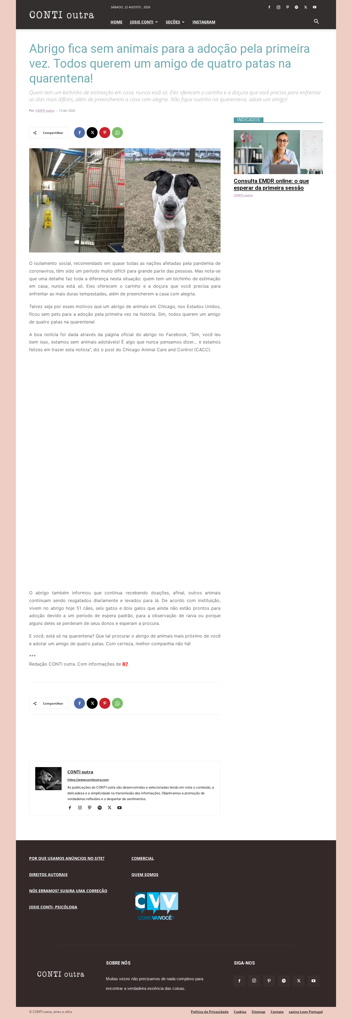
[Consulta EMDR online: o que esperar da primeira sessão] (278, 133)
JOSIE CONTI (141, 21)
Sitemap (258, 1011)
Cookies (240, 1011)
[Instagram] (278, 7)
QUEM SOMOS (144, 874)
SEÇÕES (173, 21)
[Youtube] (314, 7)
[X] (305, 7)
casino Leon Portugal (306, 1011)
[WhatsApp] (117, 132)
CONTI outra (44, 110)
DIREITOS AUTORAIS (48, 874)
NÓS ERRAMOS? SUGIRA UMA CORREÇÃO (68, 890)
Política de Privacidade (210, 1011)
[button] (316, 22)
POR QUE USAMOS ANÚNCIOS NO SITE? (67, 858)
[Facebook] (269, 7)
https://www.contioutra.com (88, 780)
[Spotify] (296, 7)
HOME (116, 21)
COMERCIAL (142, 858)
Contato (277, 1011)
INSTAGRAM (204, 21)
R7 (125, 664)
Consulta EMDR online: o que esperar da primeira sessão (271, 184)
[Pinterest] (287, 7)
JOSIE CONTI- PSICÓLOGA (53, 907)
